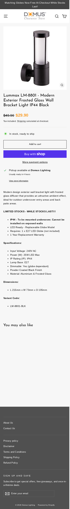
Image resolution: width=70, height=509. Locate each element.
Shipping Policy (11, 457)
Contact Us (9, 428)
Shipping (21, 121)
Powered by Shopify (46, 505)
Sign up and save (17, 476)
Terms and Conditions (14, 452)
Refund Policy (10, 463)
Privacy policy (10, 441)
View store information (18, 181)
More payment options (35, 162)
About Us (8, 422)
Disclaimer (8, 446)
